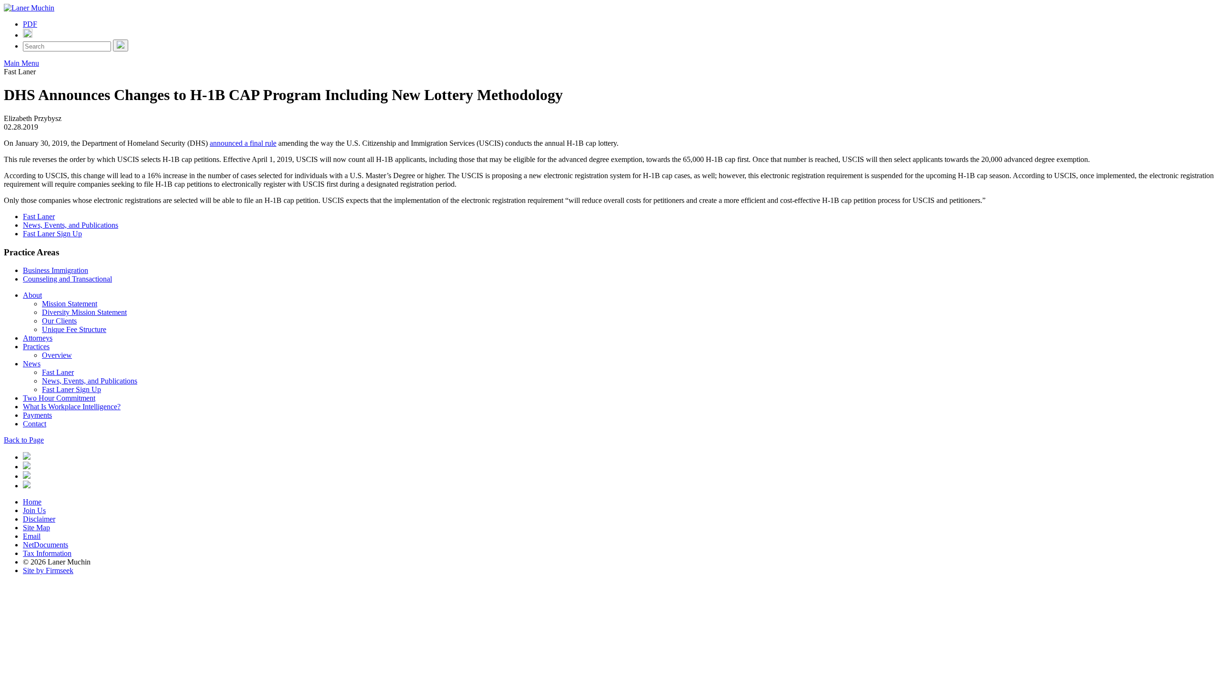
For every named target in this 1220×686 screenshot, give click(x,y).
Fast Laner (39, 216)
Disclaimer (39, 519)
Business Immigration (55, 270)
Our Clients (59, 321)
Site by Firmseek (48, 570)
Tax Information (47, 553)
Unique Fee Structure (74, 329)
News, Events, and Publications (70, 225)
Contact (34, 424)
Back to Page (24, 440)
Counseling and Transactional (67, 279)
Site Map (36, 528)
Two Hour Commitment (59, 398)
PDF (30, 24)
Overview (57, 355)
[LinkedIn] (26, 457)
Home (32, 502)
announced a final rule (243, 143)
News (32, 364)
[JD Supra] (26, 476)
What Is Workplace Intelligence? (72, 407)
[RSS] (26, 486)
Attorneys (37, 338)
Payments (37, 415)
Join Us (34, 510)
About (32, 295)
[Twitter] (26, 467)
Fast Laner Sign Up (52, 234)
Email (32, 536)
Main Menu (21, 63)
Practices (36, 347)
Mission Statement (69, 304)
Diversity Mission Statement (84, 312)
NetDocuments (45, 545)
